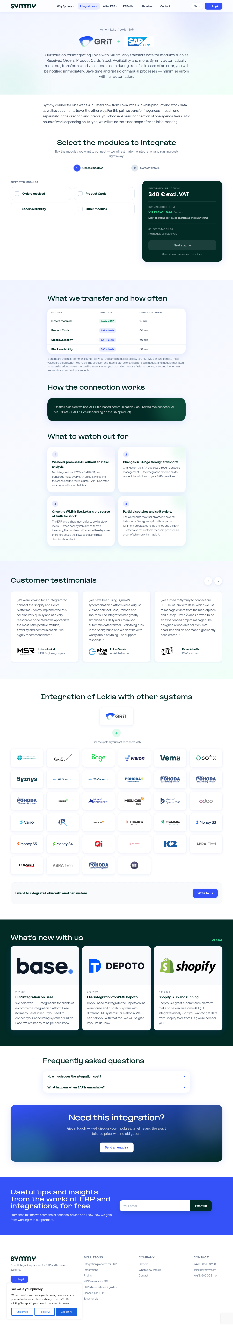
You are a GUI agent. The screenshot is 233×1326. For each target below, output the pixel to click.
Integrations (87, 6)
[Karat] (134, 865)
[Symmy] (23, 6)
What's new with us (150, 1269)
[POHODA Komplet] (206, 779)
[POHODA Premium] (170, 779)
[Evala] (62, 758)
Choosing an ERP (94, 1292)
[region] (44, 1301)
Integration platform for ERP (100, 1264)
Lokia (113, 29)
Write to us (205, 893)
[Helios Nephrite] (170, 822)
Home (103, 29)
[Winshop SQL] (62, 779)
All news (217, 939)
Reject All (45, 1311)
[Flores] (134, 844)
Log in (215, 6)
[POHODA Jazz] (27, 801)
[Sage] (98, 758)
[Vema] (170, 758)
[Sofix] (206, 758)
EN (195, 6)
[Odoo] (206, 801)
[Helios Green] (62, 801)
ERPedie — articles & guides (100, 1287)
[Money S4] (62, 844)
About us (146, 6)
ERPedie (128, 6)
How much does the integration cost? (116, 1076)
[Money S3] (206, 822)
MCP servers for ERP (96, 1281)
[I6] (62, 822)
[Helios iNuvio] (134, 822)
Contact (165, 6)
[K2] (170, 844)
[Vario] (27, 822)
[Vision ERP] (134, 758)
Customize (22, 1311)
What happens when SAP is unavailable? (116, 1087)
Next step (182, 245)
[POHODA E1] (134, 779)
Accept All (66, 1311)
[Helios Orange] (98, 822)
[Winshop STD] (98, 779)
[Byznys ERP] (27, 779)
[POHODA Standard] (98, 865)
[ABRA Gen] (62, 865)
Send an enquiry (116, 1147)
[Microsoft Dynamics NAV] (98, 801)
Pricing (88, 1275)
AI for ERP (109, 6)
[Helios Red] (134, 801)
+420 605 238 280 (205, 1264)
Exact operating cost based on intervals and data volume (179, 217)
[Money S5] (27, 844)
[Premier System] (27, 865)
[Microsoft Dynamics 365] (170, 801)
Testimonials (91, 1298)
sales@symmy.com (205, 1269)
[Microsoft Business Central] (27, 758)
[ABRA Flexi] (206, 844)
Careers (143, 1264)
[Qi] (98, 844)
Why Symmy (64, 6)
